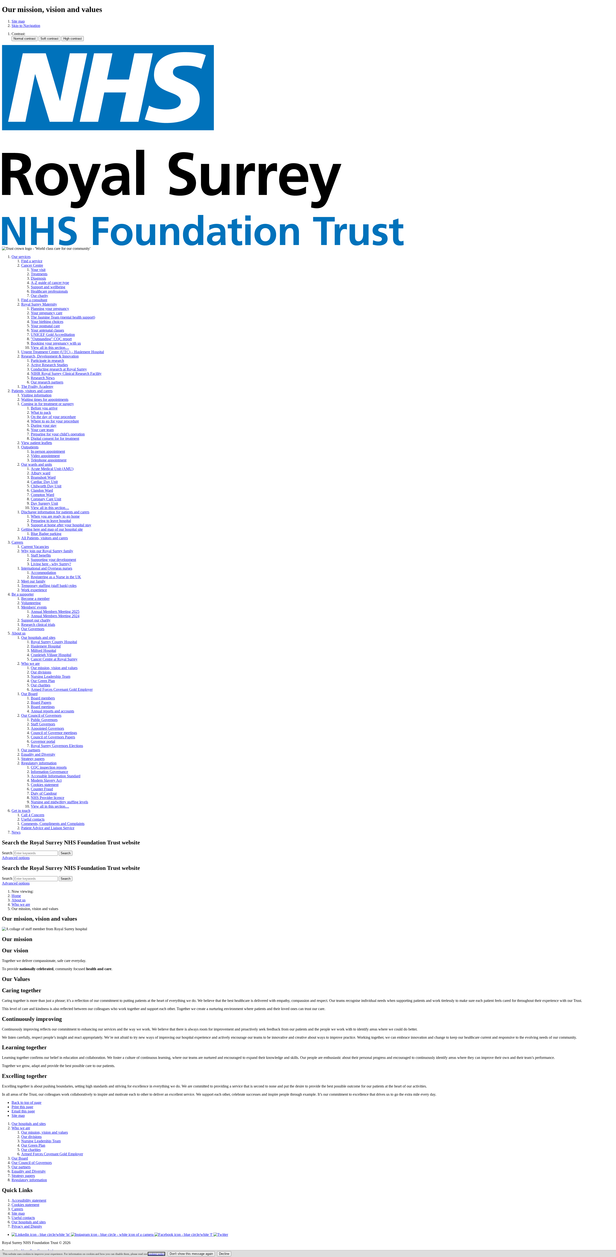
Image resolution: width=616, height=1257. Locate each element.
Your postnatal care (45, 326)
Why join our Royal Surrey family (47, 551)
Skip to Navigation (26, 26)
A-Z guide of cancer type (50, 283)
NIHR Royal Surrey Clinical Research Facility (66, 373)
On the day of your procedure (53, 417)
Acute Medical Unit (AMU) (52, 469)
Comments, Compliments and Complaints (52, 824)
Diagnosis (38, 278)
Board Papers (41, 702)
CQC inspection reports (49, 767)
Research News (43, 378)
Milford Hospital (43, 650)
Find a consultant (34, 300)
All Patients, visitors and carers (44, 538)
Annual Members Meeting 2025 (55, 612)
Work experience (34, 590)
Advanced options (16, 858)
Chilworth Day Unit (46, 486)
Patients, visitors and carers (32, 391)
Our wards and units (36, 464)
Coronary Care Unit (46, 499)
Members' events (34, 607)
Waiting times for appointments (44, 399)
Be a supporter (23, 594)
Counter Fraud (42, 789)
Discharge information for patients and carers (55, 512)
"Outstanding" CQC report (51, 339)
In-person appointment (48, 451)
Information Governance (49, 772)
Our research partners (47, 382)
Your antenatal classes (47, 330)
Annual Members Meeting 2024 (55, 616)
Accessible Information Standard (55, 776)
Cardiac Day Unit (44, 482)
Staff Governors (43, 724)
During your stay (44, 425)
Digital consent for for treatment (55, 438)
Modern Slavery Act (46, 780)
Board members (43, 698)
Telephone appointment (48, 460)
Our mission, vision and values (54, 668)
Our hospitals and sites (38, 637)
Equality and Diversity (38, 754)
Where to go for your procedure (55, 421)
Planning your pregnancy (50, 309)
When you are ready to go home (55, 516)
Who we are (30, 663)
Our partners (30, 750)
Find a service (31, 261)
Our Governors (32, 629)
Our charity (39, 296)
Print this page (22, 1107)
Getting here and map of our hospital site (52, 529)
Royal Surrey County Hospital (54, 642)
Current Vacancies (35, 547)
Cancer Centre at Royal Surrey (54, 659)
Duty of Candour (44, 793)
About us (19, 633)
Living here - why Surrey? (51, 564)
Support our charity (36, 620)
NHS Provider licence (47, 798)
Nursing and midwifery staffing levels (59, 802)
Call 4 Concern (32, 815)
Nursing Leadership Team (50, 676)
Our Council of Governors (41, 715)
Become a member (35, 599)
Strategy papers (33, 759)
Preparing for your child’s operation (58, 434)
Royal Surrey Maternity (39, 304)
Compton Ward (42, 495)
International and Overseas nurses (46, 568)
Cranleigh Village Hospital (51, 655)
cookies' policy (156, 1253)
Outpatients (29, 447)
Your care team (42, 430)
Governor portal (43, 741)
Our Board (29, 694)
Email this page (23, 1111)
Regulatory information (39, 763)
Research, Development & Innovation (50, 356)
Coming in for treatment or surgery (47, 404)
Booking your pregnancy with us (56, 343)
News (16, 832)
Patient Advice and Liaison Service (47, 828)
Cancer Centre (32, 265)
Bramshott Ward (43, 477)
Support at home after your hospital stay (61, 525)
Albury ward (40, 473)
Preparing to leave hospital (51, 521)
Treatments (39, 274)
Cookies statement (44, 785)
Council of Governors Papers (53, 737)
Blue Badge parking (46, 534)
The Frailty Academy (37, 386)
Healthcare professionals (49, 291)
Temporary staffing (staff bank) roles (49, 586)
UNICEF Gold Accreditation (53, 335)
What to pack (41, 412)
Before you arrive (44, 408)
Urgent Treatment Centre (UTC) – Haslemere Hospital (62, 352)
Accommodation (43, 573)
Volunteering (31, 603)
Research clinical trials (38, 624)
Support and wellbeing (48, 287)
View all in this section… (50, 348)
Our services (21, 257)
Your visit (38, 270)
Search (7, 853)
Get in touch (21, 811)
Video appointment (45, 456)
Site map (18, 21)
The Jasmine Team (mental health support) (63, 317)
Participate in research (47, 360)
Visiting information (36, 395)
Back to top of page (26, 1102)
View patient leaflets (36, 443)
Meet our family (33, 581)
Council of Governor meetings (54, 733)
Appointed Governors (47, 728)
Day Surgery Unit (44, 503)
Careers (17, 542)
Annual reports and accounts (52, 711)
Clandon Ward (42, 490)
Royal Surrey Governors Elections (57, 746)
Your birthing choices (47, 322)
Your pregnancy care (46, 313)
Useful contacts (33, 819)
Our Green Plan (43, 681)
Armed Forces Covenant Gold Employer (62, 689)
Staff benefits (41, 555)
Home (16, 896)
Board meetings (43, 707)
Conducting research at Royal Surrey (59, 369)
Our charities (40, 685)
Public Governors (44, 720)
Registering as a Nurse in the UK (56, 577)
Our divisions (41, 672)
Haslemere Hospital (46, 646)
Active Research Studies (49, 365)
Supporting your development (53, 560)
